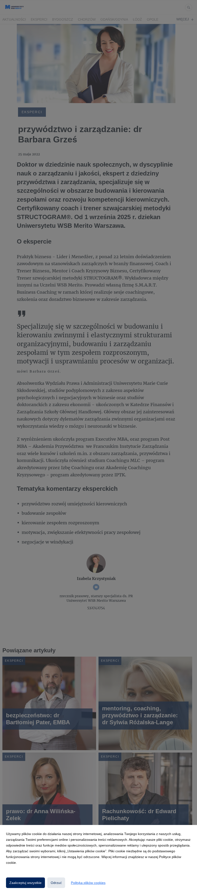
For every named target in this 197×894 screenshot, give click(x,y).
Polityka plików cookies (88, 883)
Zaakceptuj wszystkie (25, 883)
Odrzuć (56, 883)
